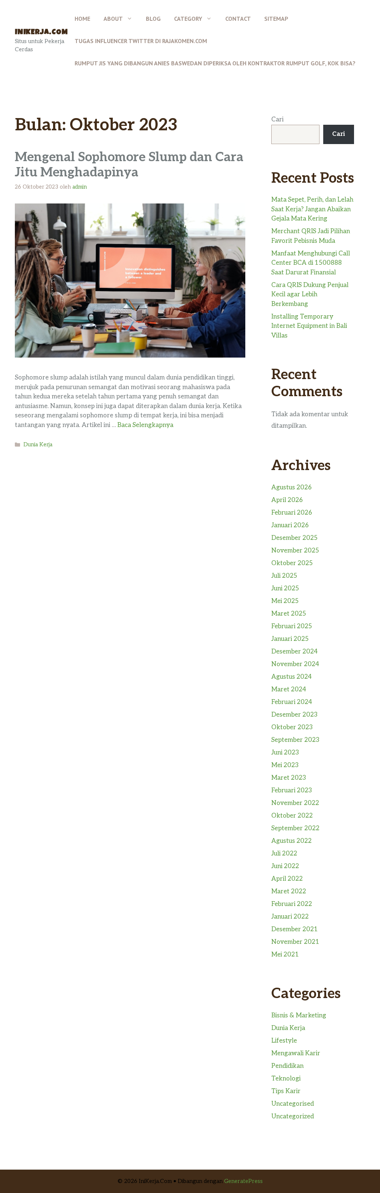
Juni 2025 (285, 588)
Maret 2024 (288, 689)
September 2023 (295, 740)
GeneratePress (243, 1181)
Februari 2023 (291, 790)
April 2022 (287, 879)
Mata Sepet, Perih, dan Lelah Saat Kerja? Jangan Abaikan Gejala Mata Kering (312, 209)
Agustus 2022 (291, 841)
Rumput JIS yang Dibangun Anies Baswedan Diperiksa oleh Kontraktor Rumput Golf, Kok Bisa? (215, 63)
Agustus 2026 (291, 487)
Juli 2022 (284, 853)
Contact (238, 18)
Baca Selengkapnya (145, 425)
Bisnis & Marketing (298, 1015)
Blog (153, 18)
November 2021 (295, 942)
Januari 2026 (290, 525)
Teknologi (286, 1078)
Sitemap (276, 18)
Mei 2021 (285, 954)
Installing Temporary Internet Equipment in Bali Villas (309, 326)
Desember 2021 (294, 929)
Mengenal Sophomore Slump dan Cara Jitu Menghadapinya (129, 165)
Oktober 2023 (292, 727)
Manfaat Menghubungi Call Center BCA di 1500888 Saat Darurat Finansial (310, 263)
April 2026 (287, 500)
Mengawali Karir (295, 1053)
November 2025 (295, 550)
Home (82, 18)
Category (188, 18)
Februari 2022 (291, 904)
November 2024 (295, 664)
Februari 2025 (291, 626)
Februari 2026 (291, 512)
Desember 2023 (294, 714)
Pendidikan (287, 1066)
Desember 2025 (294, 538)
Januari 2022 (290, 916)
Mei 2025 (285, 601)
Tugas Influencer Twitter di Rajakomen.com (141, 41)
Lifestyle (284, 1040)
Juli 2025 (284, 576)
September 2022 (295, 828)
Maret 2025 (288, 613)
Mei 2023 (285, 765)
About (113, 18)
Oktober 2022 (292, 815)
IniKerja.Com (41, 32)
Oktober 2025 (292, 563)
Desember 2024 (294, 651)
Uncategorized (292, 1116)
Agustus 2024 (291, 677)
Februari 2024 (291, 702)
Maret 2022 (288, 891)
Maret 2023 (288, 778)
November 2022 (295, 803)
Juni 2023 (285, 752)
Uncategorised (292, 1104)
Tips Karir (286, 1091)
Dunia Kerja (37, 444)
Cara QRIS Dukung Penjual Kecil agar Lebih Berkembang (309, 294)
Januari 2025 (290, 639)
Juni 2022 (285, 866)
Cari (277, 119)
